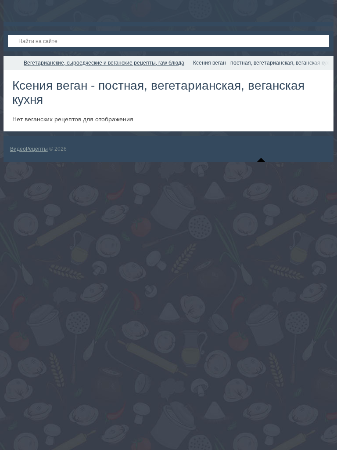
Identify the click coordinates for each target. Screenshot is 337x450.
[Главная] (11, 63)
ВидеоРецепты (29, 149)
